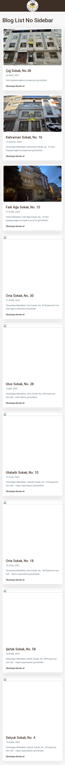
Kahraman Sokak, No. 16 (24, 137)
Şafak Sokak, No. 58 (21, 649)
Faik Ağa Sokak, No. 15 (23, 207)
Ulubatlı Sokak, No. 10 (22, 472)
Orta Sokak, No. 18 (20, 561)
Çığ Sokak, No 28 (18, 71)
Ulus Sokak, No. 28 (20, 384)
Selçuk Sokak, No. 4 (20, 738)
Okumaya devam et (15, 86)
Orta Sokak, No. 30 (20, 296)
